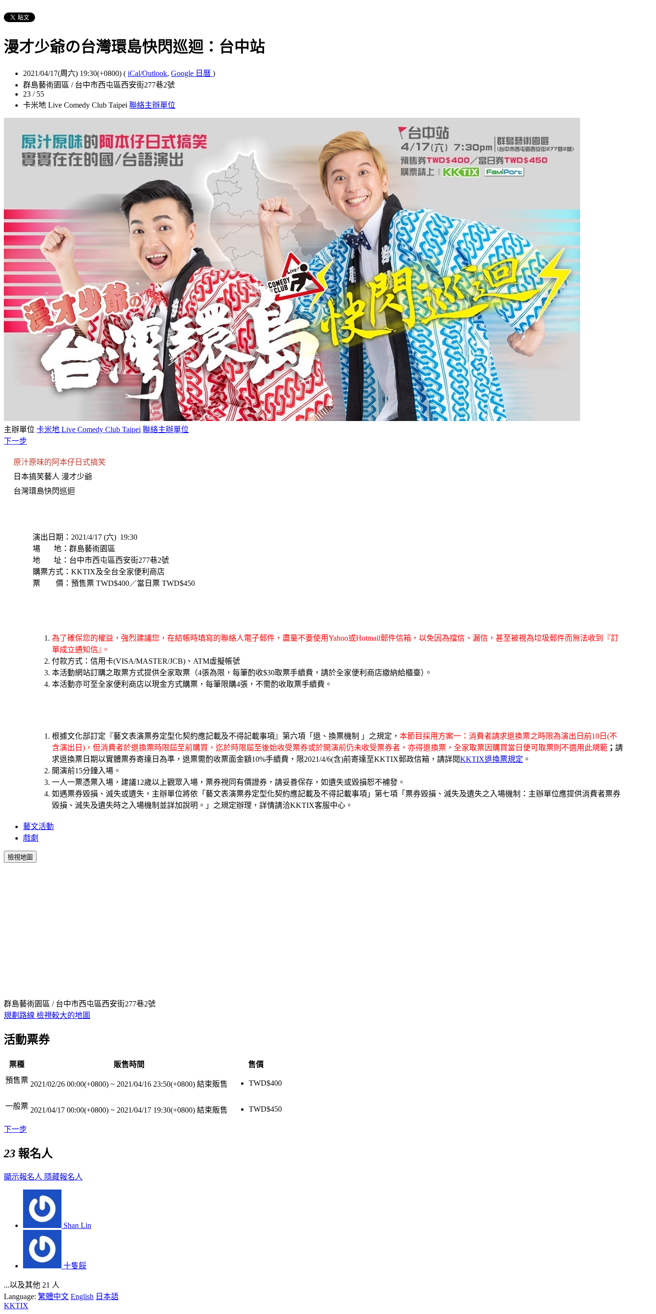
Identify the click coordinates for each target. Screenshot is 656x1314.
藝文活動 (38, 826)
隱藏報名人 (63, 1177)
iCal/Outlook (147, 73)
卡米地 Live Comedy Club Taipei (88, 429)
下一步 (15, 441)
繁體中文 (53, 1296)
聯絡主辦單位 (152, 105)
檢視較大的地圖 (63, 1015)
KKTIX (16, 1306)
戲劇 (30, 838)
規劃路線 (20, 1015)
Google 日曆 (192, 73)
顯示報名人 (24, 1177)
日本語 (107, 1296)
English (82, 1296)
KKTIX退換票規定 (491, 759)
